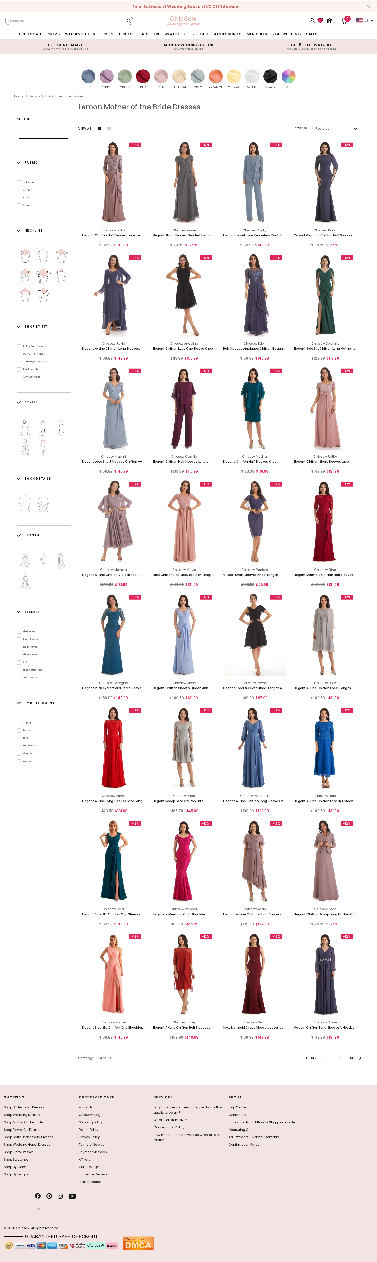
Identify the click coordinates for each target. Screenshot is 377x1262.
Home (18, 96)
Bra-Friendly (30, 369)
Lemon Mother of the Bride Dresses (56, 96)
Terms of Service (91, 1144)
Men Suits (257, 34)
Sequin (27, 205)
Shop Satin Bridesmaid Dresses (28, 1137)
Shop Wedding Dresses (22, 1115)
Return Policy (88, 1129)
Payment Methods (93, 1152)
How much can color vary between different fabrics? (188, 1137)
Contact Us (237, 1115)
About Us (86, 1107)
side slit (27, 753)
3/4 (25, 662)
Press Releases (90, 1182)
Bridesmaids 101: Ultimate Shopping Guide (262, 1122)
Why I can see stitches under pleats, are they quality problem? (188, 1110)
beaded (27, 730)
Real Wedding (286, 34)
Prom (108, 34)
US (367, 20)
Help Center (237, 1107)
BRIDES (125, 34)
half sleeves (30, 646)
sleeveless (29, 631)
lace (25, 737)
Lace (25, 197)
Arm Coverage (32, 376)
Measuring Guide (242, 1129)
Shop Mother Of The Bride (23, 1122)
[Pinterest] (49, 1196)
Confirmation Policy (169, 1127)
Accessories (227, 34)
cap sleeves (30, 677)
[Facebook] (38, 1196)
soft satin (28, 182)
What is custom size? (170, 1120)
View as (84, 128)
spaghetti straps (33, 669)
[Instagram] (60, 1196)
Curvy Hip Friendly (34, 353)
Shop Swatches (16, 1159)
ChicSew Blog (90, 1115)
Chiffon (27, 189)
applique (28, 722)
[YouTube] (72, 1196)
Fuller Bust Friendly (34, 346)
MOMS (54, 34)
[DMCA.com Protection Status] (138, 1243)
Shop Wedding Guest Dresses (27, 1144)
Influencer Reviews (93, 1174)
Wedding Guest (81, 34)
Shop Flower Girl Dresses (22, 1129)
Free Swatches (169, 34)
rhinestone (30, 745)
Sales (312, 34)
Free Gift (199, 34)
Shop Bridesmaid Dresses (24, 1107)
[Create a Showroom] (329, 20)
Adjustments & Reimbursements (254, 1137)
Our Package (89, 1167)
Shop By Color (15, 1167)
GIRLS (143, 34)
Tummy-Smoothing (35, 361)
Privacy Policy (89, 1137)
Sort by (301, 128)
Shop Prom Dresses (19, 1152)
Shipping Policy (91, 1122)
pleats (27, 761)
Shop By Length (16, 1174)
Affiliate (84, 1159)
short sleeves (30, 654)
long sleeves (30, 639)
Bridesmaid (31, 34)
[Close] (369, 7)
